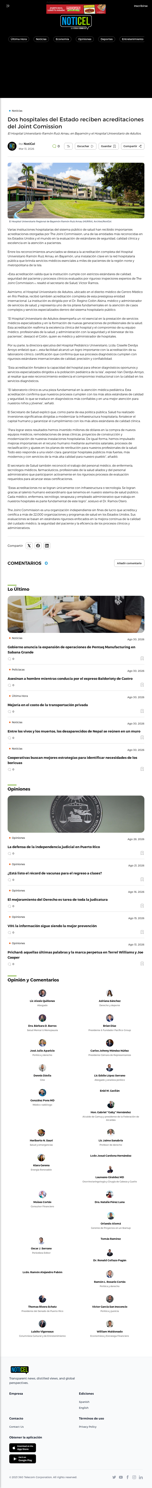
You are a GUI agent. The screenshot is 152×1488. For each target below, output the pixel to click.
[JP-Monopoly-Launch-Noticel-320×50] (76, 9)
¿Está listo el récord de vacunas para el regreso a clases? (55, 873)
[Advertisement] (76, 72)
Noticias (41, 39)
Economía (62, 39)
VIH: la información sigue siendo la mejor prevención (52, 926)
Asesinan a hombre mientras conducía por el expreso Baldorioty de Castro (70, 678)
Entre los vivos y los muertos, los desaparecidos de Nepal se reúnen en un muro (74, 731)
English (83, 1407)
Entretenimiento (132, 39)
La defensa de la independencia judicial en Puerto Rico (54, 847)
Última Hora (19, 39)
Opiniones (84, 39)
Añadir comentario (129, 563)
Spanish (84, 1401)
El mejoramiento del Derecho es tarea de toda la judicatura (58, 899)
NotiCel (29, 144)
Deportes (107, 39)
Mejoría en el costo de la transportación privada (48, 705)
